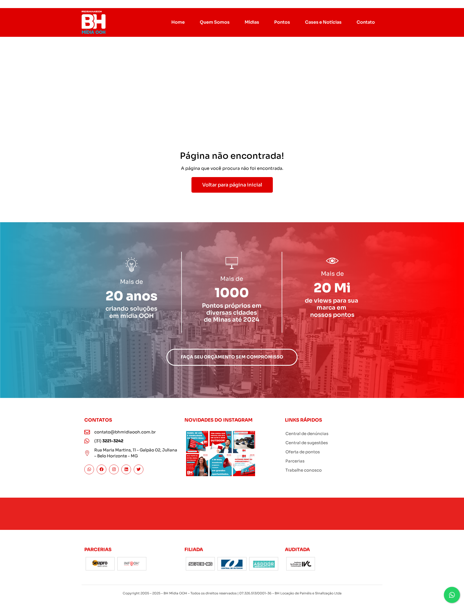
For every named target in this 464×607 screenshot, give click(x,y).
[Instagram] (114, 469)
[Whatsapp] (89, 469)
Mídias (252, 22)
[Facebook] (101, 469)
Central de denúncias (306, 433)
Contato (366, 22)
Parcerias (295, 461)
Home (178, 22)
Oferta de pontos (302, 451)
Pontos (282, 22)
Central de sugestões (306, 442)
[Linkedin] (126, 469)
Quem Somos (215, 22)
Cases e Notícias (323, 22)
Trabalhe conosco (303, 470)
